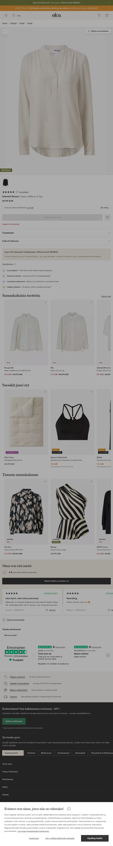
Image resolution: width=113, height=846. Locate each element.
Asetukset (34, 838)
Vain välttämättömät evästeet (59, 838)
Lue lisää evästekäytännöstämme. (33, 831)
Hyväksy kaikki (94, 838)
